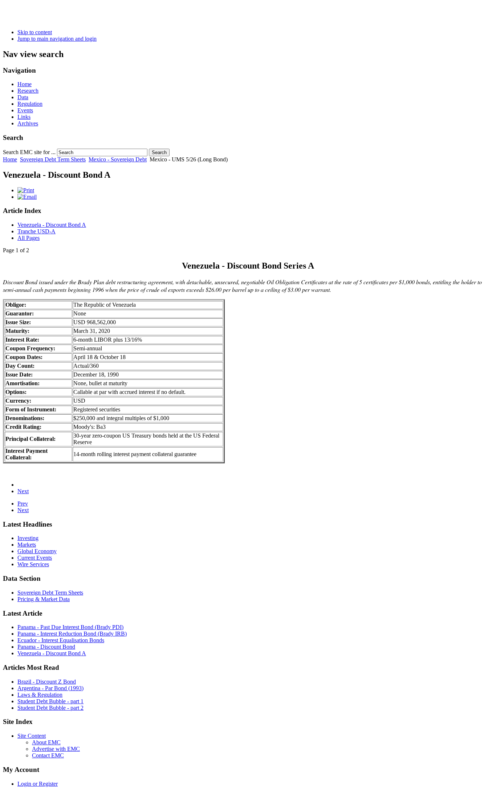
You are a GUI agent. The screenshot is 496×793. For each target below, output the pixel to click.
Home (24, 84)
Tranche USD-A (36, 231)
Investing (27, 538)
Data (22, 97)
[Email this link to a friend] (27, 197)
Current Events (34, 558)
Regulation (29, 104)
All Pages (28, 238)
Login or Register (37, 784)
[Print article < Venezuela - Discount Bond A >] (25, 190)
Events (25, 110)
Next (23, 491)
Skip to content (34, 32)
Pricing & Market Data (43, 599)
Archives (27, 123)
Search (159, 152)
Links (24, 117)
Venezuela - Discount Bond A (51, 225)
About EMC (46, 742)
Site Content (31, 736)
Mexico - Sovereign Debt (118, 159)
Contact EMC (48, 755)
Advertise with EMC (56, 749)
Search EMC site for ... (29, 152)
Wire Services (33, 564)
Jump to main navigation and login (57, 39)
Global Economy (37, 551)
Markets (26, 545)
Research (27, 91)
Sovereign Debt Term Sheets (53, 159)
